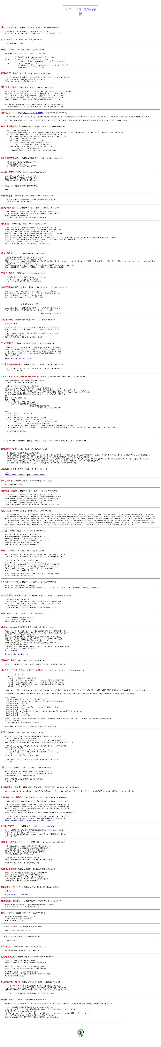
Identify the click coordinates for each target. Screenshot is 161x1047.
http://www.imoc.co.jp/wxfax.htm (18, 358)
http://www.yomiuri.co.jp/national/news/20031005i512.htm (29, 859)
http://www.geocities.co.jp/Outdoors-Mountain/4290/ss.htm (31, 607)
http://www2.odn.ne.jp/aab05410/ (18, 621)
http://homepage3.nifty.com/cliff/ (16, 895)
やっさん (39, 797)
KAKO (80, 1036)
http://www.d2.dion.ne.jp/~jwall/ (16, 654)
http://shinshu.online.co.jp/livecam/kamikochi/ (25, 475)
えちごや (23, 73)
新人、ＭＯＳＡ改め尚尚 (33, 113)
